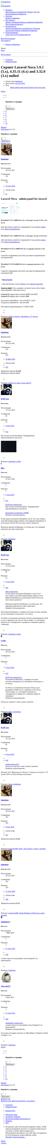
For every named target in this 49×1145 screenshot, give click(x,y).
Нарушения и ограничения (15, 12)
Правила (8, 10)
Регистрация (6, 54)
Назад (3, 91)
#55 (6, 673)
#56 (6, 760)
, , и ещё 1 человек (27, 849)
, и (19, 383)
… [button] (6, 97)
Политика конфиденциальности (17, 1119)
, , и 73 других (23, 316)
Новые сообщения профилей (31, 22)
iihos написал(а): (11, 592)
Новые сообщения (12, 18)
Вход (3, 50)
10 (6, 123)
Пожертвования (11, 33)
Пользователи (10, 26)
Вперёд (4, 127)
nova (41, 87)
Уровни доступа (33, 12)
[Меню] (2, 4)
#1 (6, 194)
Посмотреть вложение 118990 (17, 513)
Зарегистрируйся (36, 284)
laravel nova (34, 87)
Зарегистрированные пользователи (19, 28)
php (44, 87)
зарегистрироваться (12, 229)
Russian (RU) (10, 1111)
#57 (6, 835)
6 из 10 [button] (12, 129)
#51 (6, 367)
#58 (6, 899)
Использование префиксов (15, 14)
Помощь (8, 1121)
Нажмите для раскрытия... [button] (15, 515)
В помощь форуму (23, 35)
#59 (6, 955)
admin (12, 87)
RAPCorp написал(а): (13, 505)
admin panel (19, 87)
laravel (26, 87)
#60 (6, 1019)
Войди (23, 284)
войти (43, 227)
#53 (6, 501)
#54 (6, 588)
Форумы (8, 16)
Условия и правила (12, 1117)
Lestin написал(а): (12, 764)
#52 (6, 432)
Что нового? (10, 20)
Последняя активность (14, 24)
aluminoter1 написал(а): (14, 1023)
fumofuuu (18, 81)
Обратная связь (11, 1115)
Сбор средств (10, 35)
